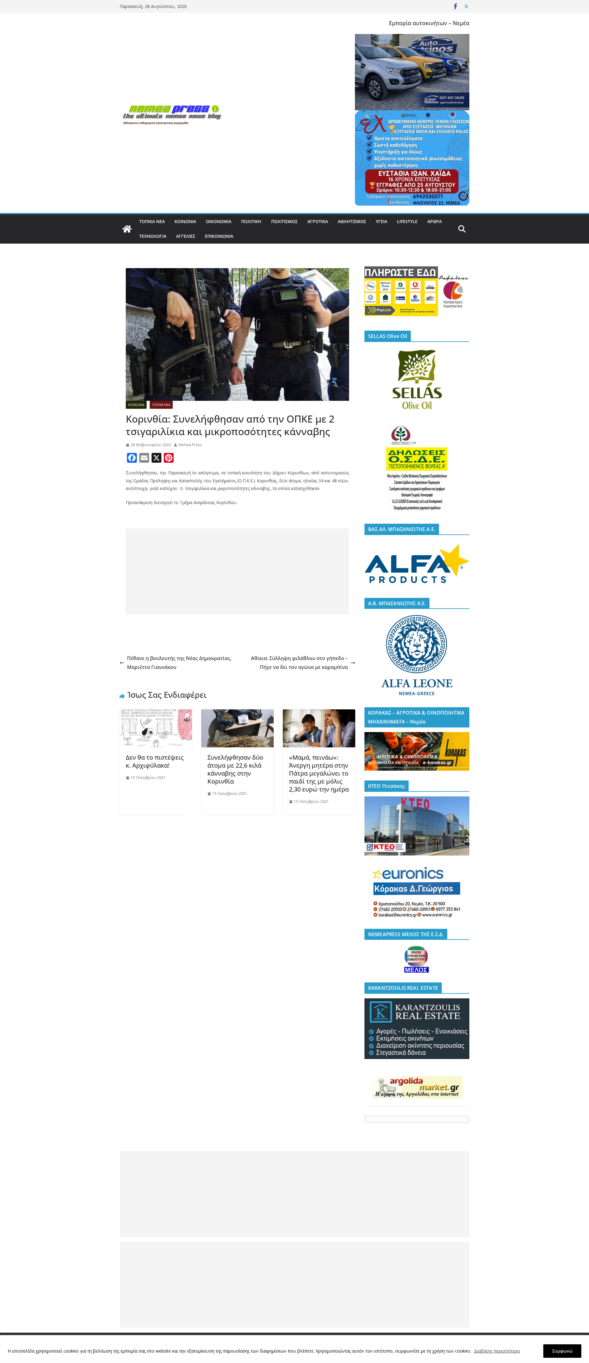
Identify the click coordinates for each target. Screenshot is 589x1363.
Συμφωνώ (562, 1351)
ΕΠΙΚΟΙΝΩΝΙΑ (219, 236)
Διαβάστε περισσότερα (497, 1351)
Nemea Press (190, 444)
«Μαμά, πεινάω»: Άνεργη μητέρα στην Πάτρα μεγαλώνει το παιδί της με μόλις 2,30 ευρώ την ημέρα (319, 773)
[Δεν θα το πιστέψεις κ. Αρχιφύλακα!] (156, 713)
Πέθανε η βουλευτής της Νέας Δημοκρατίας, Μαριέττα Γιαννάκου (179, 662)
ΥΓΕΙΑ (381, 221)
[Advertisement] (237, 571)
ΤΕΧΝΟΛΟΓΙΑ (152, 236)
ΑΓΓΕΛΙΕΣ (185, 236)
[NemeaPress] (127, 229)
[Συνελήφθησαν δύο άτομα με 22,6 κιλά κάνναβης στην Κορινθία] (237, 713)
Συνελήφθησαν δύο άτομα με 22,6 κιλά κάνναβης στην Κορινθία (235, 769)
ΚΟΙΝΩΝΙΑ (185, 221)
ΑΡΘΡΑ (434, 221)
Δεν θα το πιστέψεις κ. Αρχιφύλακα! (155, 761)
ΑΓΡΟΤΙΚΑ (317, 221)
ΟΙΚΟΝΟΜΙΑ (218, 221)
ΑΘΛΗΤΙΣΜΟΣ (352, 221)
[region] (294, 1349)
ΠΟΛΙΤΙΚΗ (251, 221)
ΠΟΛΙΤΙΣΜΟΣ (284, 221)
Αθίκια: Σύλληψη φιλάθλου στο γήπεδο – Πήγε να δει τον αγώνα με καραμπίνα (299, 662)
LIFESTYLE (407, 221)
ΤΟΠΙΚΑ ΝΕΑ (152, 221)
